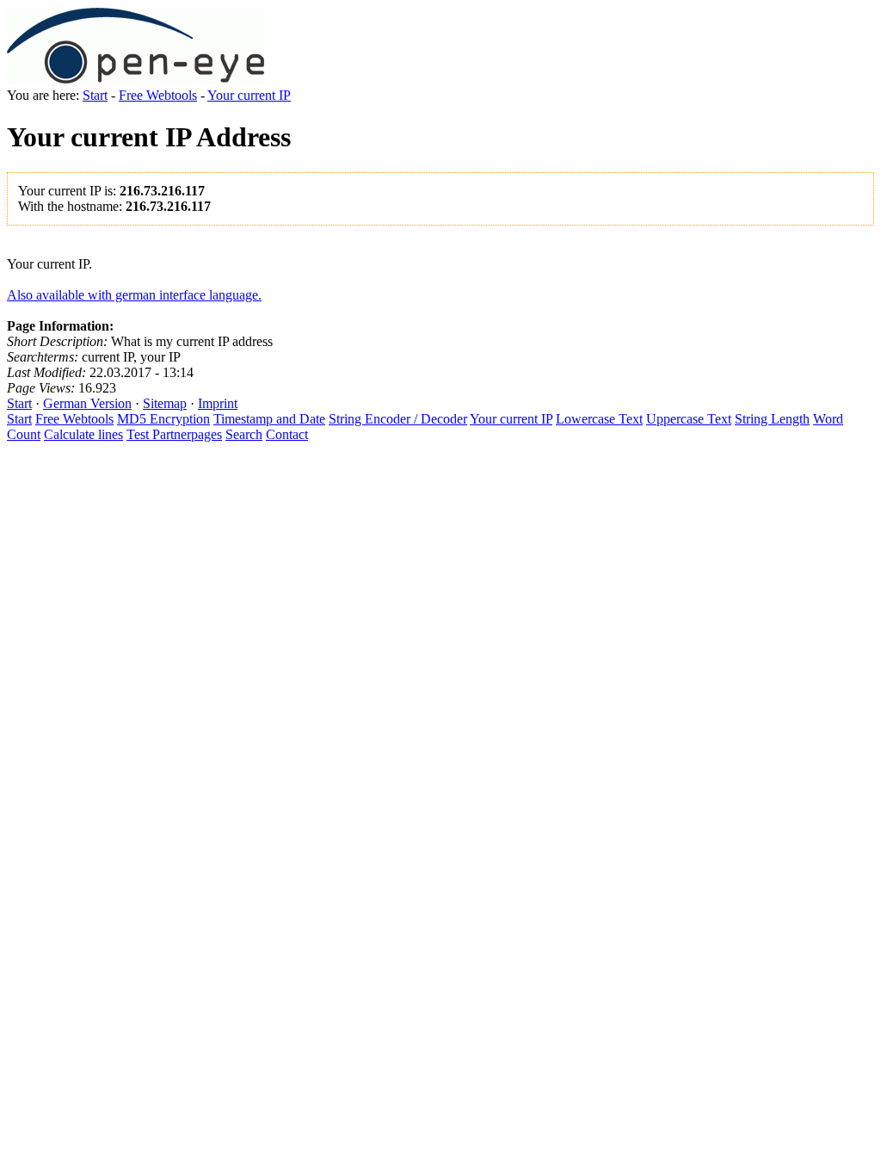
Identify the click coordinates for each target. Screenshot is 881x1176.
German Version (87, 403)
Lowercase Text (599, 419)
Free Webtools (158, 95)
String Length (772, 419)
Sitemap (165, 403)
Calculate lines (83, 434)
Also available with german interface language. (134, 295)
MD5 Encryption (163, 419)
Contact (287, 434)
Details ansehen (440, 25)
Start (95, 95)
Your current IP (249, 95)
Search (243, 434)
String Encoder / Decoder (398, 419)
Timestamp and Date (269, 419)
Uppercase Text (688, 419)
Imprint (217, 403)
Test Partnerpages (174, 434)
